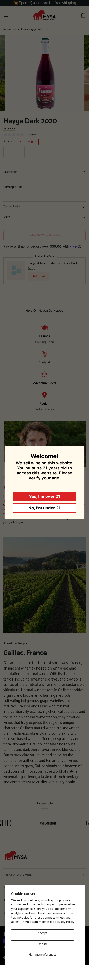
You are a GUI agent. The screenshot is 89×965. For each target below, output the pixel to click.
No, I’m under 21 (44, 508)
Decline (42, 944)
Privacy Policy (64, 922)
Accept (42, 933)
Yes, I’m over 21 (44, 496)
